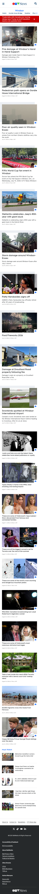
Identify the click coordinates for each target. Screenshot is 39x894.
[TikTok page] (17, 829)
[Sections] (3, 4)
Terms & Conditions (8, 856)
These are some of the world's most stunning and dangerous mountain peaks (19, 581)
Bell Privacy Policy (8, 854)
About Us (5, 822)
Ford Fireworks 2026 (12, 335)
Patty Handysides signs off (16, 296)
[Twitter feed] (14, 829)
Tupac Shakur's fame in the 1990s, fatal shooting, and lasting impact (16, 486)
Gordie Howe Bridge (15, 13)
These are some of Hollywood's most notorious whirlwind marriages (16, 644)
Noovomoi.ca (6, 881)
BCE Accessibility (7, 846)
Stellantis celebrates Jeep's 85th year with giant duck (19, 215)
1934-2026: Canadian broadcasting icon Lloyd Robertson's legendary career (19, 613)
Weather (27, 13)
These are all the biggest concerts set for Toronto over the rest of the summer (17, 550)
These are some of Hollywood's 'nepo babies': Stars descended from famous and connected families (19, 518)
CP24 (4, 866)
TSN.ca (4, 871)
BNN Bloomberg (7, 869)
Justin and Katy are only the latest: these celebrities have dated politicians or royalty (18, 454)
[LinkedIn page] (25, 829)
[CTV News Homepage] (19, 4)
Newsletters (21, 822)
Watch (4, 13)
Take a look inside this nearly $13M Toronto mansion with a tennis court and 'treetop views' (18, 676)
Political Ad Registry (8, 858)
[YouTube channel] (21, 829)
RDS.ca (4, 883)
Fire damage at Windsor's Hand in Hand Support (18, 50)
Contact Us (12, 822)
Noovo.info (5, 879)
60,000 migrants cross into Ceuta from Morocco (16, 709)
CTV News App (31, 822)
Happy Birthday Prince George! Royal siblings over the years (19, 740)
